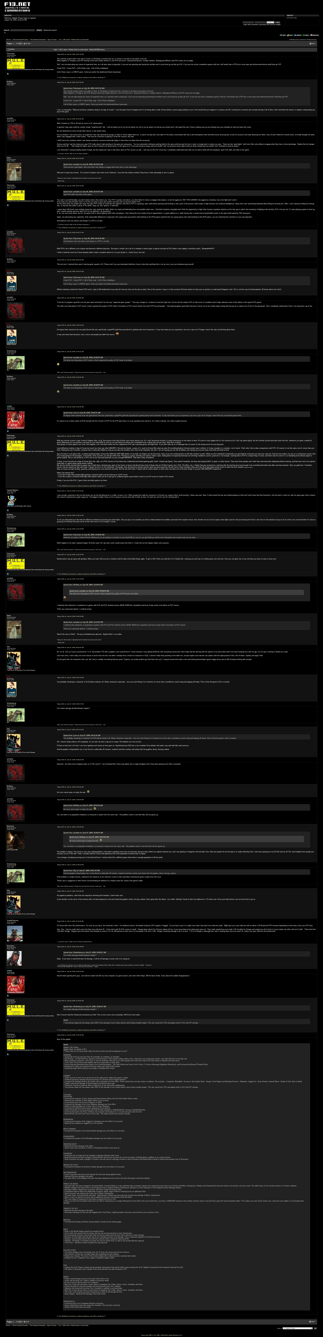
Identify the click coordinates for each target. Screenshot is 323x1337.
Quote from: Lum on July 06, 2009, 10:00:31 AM (81, 413)
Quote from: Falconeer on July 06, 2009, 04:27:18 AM (83, 88)
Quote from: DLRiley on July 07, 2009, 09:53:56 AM (83, 805)
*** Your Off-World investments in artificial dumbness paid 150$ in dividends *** (81, 77)
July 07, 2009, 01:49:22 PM (70, 864)
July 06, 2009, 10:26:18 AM (70, 406)
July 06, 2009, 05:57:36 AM (70, 82)
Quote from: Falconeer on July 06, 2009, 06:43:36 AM (83, 238)
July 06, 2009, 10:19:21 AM (70, 351)
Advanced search (50, 30)
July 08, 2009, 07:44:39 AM (70, 1035)
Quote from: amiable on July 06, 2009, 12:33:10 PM (83, 622)
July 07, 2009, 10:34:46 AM (70, 827)
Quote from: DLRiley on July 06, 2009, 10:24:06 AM (83, 585)
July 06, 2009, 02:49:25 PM (70, 616)
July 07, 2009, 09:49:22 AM (70, 759)
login (25, 18)
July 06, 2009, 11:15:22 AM (70, 491)
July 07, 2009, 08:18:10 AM (70, 647)
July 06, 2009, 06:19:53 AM (70, 119)
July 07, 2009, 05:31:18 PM (70, 946)
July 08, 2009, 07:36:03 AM (70, 1000)
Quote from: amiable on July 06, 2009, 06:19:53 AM (83, 164)
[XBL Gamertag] (8, 511)
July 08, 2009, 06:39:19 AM (70, 971)
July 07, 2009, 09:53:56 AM (70, 787)
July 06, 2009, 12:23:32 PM (70, 554)
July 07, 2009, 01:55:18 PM (70, 891)
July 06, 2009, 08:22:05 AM (70, 259)
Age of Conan (52, 39)
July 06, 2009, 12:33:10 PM (70, 579)
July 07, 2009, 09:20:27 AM (70, 704)
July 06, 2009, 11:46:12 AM (70, 515)
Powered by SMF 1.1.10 (148, 1335)
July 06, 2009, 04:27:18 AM (70, 54)
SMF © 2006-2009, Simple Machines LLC (169, 1335)
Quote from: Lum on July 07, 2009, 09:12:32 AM (81, 735)
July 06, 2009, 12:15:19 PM (70, 529)
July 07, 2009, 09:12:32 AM (70, 677)
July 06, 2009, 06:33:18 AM (70, 158)
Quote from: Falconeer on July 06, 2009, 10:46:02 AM (83, 535)
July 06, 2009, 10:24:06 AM (70, 377)
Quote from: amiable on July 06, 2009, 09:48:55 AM (83, 357)
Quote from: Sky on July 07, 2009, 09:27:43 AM (81, 870)
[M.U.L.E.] (8, 74)
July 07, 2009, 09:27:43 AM (70, 729)
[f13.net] (8, 432)
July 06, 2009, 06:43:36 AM (70, 185)
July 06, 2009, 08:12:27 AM (70, 232)
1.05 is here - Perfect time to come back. (76, 39)
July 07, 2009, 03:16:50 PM (70, 921)
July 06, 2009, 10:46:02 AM (70, 436)
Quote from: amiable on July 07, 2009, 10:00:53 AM (83, 833)
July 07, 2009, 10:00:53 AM (70, 799)
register (33, 18)
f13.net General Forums (20, 39)
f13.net (8, 39)
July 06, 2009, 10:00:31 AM (70, 325)
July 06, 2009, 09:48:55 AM (70, 298)
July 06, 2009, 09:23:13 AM (70, 271)
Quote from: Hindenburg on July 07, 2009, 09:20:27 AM (84, 952)
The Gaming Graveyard (38, 39)
